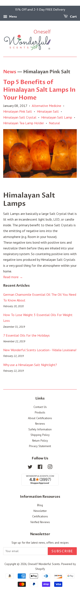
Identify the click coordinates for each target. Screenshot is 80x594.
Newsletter (40, 511)
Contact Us (40, 407)
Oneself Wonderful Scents (44, 564)
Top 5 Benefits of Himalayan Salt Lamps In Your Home (39, 90)
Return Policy (40, 440)
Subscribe (62, 551)
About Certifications (40, 418)
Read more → (13, 277)
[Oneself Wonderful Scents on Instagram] (50, 468)
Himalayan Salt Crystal (19, 117)
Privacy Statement (40, 446)
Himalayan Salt (48, 111)
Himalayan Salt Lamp (56, 117)
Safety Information (40, 429)
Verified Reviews (40, 522)
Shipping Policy (40, 435)
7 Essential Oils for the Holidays (26, 335)
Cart (73, 17)
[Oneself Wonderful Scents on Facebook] (40, 468)
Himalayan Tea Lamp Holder (23, 123)
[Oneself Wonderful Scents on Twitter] (30, 468)
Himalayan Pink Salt (17, 111)
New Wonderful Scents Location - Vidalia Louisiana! (39, 350)
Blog (40, 505)
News (9, 72)
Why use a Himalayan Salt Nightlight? (30, 365)
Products (40, 412)
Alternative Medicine (46, 106)
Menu (12, 16)
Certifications (40, 516)
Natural (54, 123)
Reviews (40, 423)
